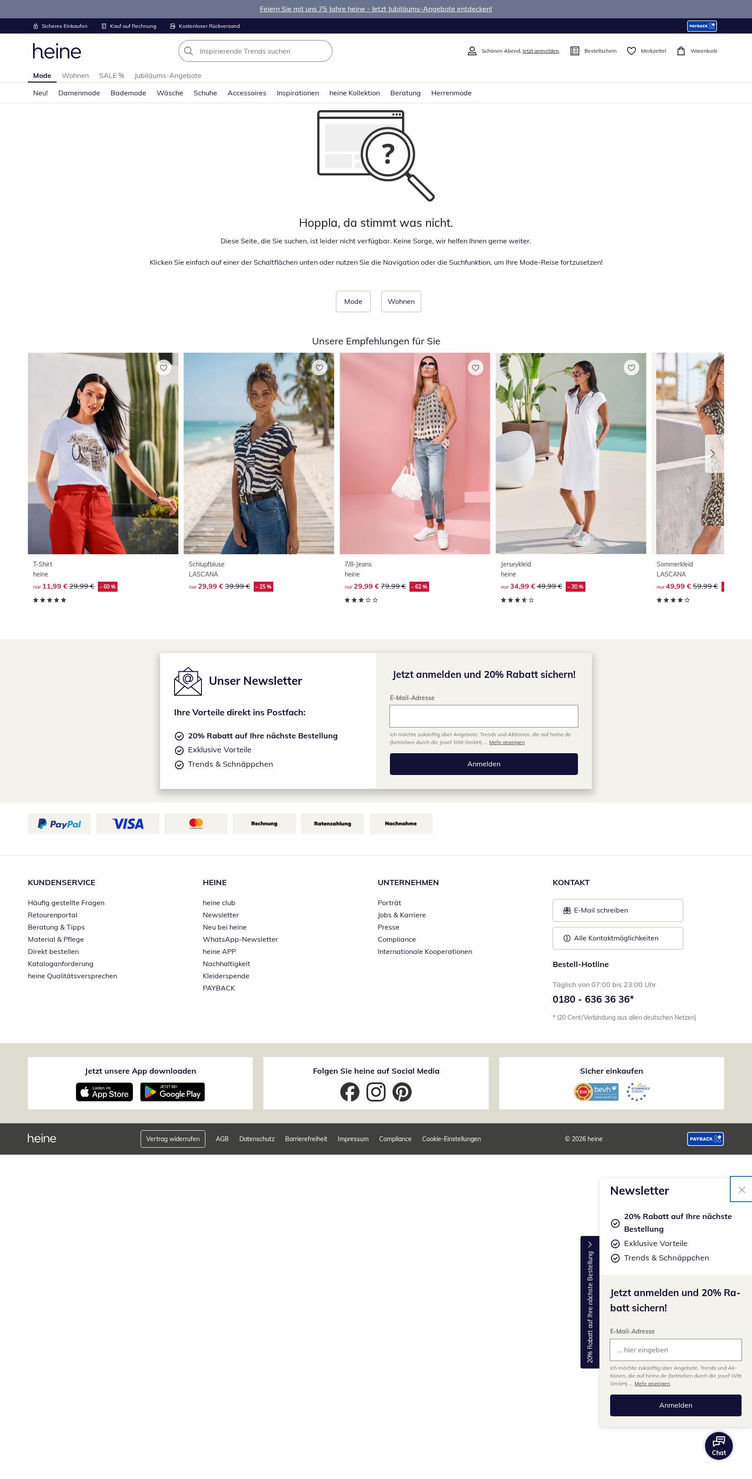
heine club (219, 902)
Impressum (353, 1139)
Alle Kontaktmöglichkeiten (616, 937)
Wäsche (170, 92)
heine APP (219, 951)
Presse (389, 927)
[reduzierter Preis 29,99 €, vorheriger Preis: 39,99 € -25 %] (259, 453)
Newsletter (221, 914)
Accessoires (247, 92)
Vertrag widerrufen (173, 1139)
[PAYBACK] (702, 26)
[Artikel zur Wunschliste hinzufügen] (163, 367)
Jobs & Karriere (402, 914)
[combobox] (274, 50)
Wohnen (75, 75)
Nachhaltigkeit (226, 963)
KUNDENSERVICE (61, 882)
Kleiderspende (226, 975)
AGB (222, 1139)
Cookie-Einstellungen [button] (451, 1139)
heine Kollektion (354, 92)
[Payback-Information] (705, 1139)
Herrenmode (451, 92)
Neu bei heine (225, 927)
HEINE (215, 882)
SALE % (111, 75)
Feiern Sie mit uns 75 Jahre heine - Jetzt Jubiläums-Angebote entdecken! (376, 8)
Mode (42, 75)
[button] (714, 454)
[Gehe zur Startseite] (57, 51)
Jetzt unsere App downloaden (140, 1071)
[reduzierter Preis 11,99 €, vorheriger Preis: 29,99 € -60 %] (103, 453)
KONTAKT (571, 882)
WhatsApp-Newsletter (240, 939)
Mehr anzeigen (652, 1383)
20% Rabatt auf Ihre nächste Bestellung (590, 1307)
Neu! (40, 92)
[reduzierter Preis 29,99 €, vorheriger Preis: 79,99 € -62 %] (414, 453)
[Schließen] (742, 1189)
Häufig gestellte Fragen (66, 902)
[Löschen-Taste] (323, 50)
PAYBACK (219, 988)
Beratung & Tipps (56, 927)
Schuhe (205, 92)
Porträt (389, 902)
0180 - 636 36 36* (593, 999)
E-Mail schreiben (596, 913)
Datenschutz (257, 1139)
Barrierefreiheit (306, 1139)
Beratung (405, 92)
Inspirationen (298, 92)
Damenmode (79, 92)
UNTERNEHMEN (408, 882)
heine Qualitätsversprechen (72, 975)
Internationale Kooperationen (425, 951)
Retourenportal (52, 914)
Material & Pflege (56, 939)
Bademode (128, 92)
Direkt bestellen (53, 951)
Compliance (397, 939)
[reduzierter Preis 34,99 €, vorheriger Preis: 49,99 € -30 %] (571, 453)
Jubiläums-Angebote (167, 75)
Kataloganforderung (61, 963)
